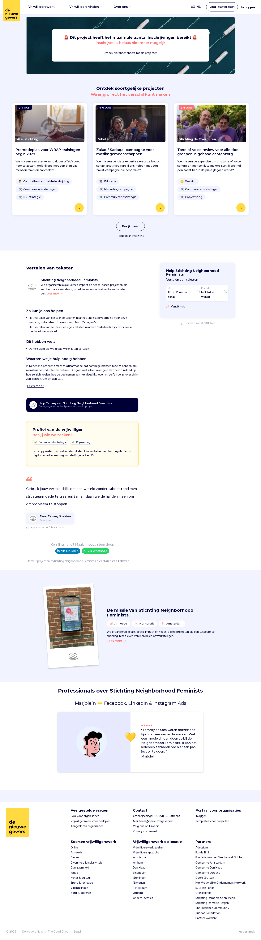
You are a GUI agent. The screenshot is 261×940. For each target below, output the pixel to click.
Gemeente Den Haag (208, 867)
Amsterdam (140, 857)
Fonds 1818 (202, 852)
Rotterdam (140, 888)
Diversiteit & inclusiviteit (86, 862)
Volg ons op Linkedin (146, 826)
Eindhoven (139, 872)
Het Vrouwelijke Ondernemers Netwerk (220, 882)
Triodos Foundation (207, 913)
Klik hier (210, 323)
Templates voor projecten (212, 821)
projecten (43, 561)
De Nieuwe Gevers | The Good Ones (45, 932)
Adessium (201, 847)
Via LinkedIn (70, 551)
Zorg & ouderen (81, 893)
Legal (77, 931)
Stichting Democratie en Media (215, 898)
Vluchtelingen (79, 888)
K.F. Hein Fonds (204, 888)
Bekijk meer (130, 226)
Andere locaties (143, 898)
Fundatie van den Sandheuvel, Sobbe (218, 857)
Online (75, 847)
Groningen (139, 877)
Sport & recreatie (82, 882)
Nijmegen (139, 882)
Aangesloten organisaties (87, 826)
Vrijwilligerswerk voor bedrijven (90, 821)
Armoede (77, 852)
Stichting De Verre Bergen (212, 903)
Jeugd (74, 872)
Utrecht (138, 893)
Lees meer (114, 641)
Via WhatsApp (98, 551)
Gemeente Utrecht (207, 872)
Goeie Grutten (204, 877)
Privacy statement (145, 831)
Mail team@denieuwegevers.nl (153, 821)
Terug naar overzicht (130, 236)
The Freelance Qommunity (212, 908)
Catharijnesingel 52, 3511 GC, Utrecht (156, 816)
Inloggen (248, 7)
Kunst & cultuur (81, 877)
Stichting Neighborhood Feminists (74, 561)
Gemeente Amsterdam (210, 862)
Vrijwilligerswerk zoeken (148, 847)
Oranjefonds (203, 893)
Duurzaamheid (80, 867)
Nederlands (247, 932)
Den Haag (139, 867)
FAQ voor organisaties (85, 816)
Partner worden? (206, 918)
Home (31, 561)
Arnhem (138, 862)
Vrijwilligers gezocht (146, 852)
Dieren (75, 857)
